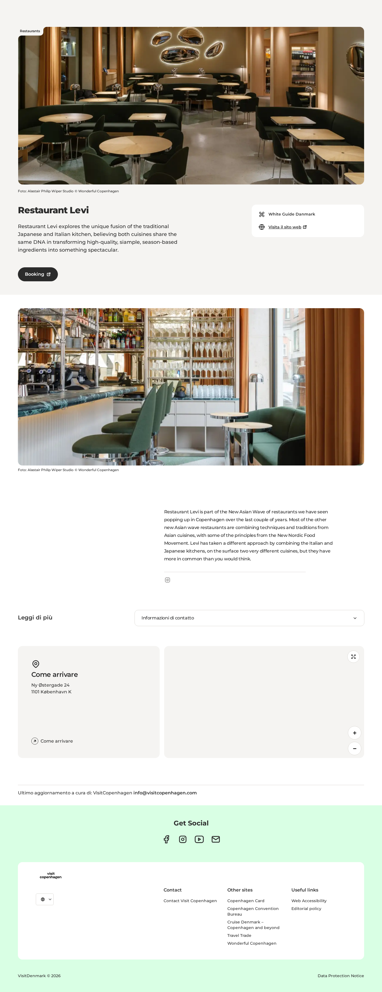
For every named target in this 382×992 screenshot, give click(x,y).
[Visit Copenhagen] (50, 875)
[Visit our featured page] (199, 839)
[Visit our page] (183, 839)
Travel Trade (239, 935)
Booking (34, 274)
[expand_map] (353, 657)
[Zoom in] (354, 733)
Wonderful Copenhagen (252, 943)
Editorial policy (306, 908)
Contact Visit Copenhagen (190, 900)
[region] (264, 702)
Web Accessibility (309, 900)
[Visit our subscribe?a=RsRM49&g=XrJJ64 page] (216, 839)
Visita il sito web (284, 227)
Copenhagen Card (246, 900)
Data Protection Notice (341, 975)
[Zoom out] (354, 748)
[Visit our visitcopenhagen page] (166, 839)
